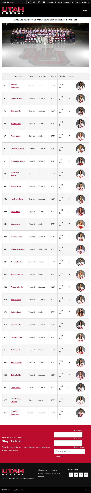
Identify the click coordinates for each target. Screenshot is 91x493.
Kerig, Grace (15, 211)
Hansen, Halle (16, 186)
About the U (52, 2)
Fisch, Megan (16, 136)
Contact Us (85, 2)
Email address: (79, 447)
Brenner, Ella (16, 325)
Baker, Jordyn (16, 111)
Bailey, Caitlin (16, 375)
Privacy (87, 490)
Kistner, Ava (15, 224)
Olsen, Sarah (16, 388)
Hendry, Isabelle (17, 199)
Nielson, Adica (16, 237)
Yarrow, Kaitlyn (17, 262)
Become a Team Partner (72, 2)
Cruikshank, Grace (18, 161)
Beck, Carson (16, 299)
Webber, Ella (16, 123)
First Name (78, 430)
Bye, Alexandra (16, 362)
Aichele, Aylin (16, 350)
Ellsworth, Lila (16, 337)
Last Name (78, 439)
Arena (60, 2)
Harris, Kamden (17, 274)
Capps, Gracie (16, 98)
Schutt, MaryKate (17, 249)
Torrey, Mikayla (17, 287)
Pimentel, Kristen (17, 149)
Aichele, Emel (16, 312)
